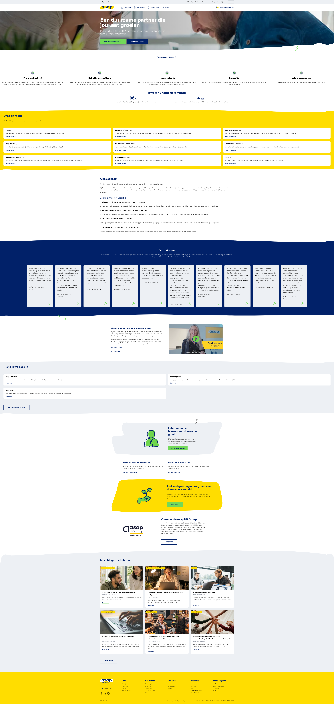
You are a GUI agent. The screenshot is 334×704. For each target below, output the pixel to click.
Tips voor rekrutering (108, 568)
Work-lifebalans (160, 568)
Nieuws (194, 568)
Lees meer (9, 383)
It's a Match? (115, 351)
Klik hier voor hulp (174, 472)
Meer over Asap (116, 348)
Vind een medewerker (129, 472)
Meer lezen (109, 661)
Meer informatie (11, 136)
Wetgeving (150, 568)
